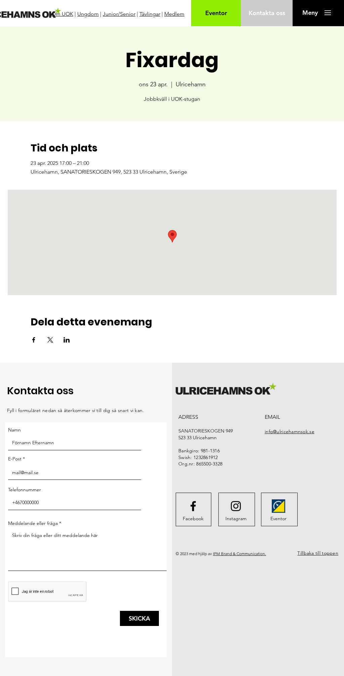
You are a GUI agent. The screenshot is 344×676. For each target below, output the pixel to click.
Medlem (174, 14)
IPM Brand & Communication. (239, 553)
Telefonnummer (24, 489)
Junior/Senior (119, 14)
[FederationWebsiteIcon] (278, 506)
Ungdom (88, 14)
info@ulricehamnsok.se (289, 432)
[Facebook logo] (193, 506)
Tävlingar (149, 14)
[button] (310, 13)
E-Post (15, 458)
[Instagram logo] (236, 506)
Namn (14, 429)
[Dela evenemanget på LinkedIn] (66, 340)
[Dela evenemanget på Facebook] (34, 340)
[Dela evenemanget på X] (50, 340)
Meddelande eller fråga (33, 523)
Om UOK (62, 14)
